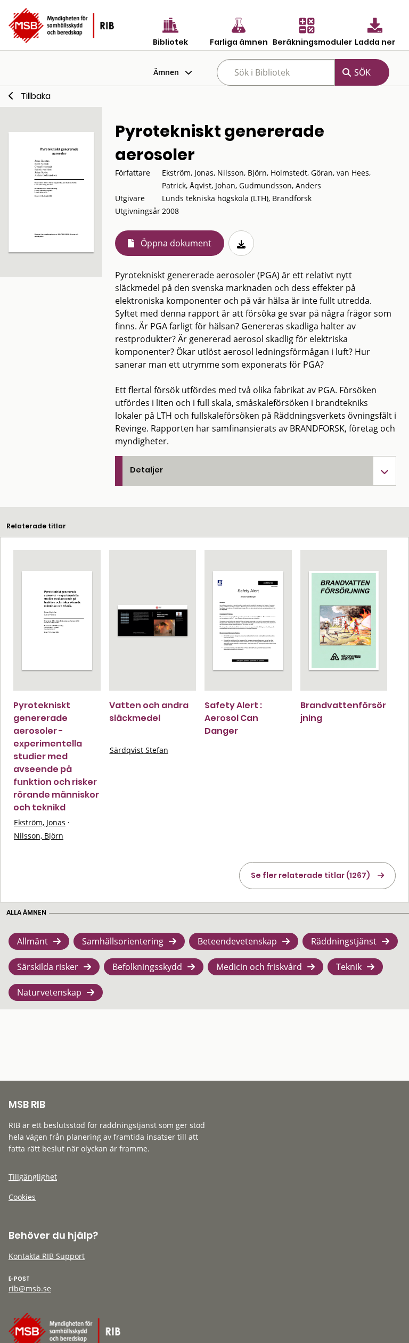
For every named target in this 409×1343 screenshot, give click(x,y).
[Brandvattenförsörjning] (344, 620)
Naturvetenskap (49, 992)
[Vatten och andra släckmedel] (153, 620)
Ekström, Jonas (40, 822)
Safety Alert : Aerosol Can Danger (233, 718)
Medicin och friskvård (259, 967)
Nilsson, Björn (38, 836)
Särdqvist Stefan (139, 750)
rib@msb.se (30, 1288)
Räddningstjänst (344, 941)
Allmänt (32, 941)
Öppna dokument (176, 243)
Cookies (22, 1197)
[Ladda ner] (241, 243)
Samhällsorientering (122, 941)
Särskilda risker (47, 967)
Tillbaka (36, 96)
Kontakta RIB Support (47, 1256)
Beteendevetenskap (237, 941)
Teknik (349, 967)
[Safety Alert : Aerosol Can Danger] (248, 620)
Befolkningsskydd (147, 967)
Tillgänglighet (33, 1177)
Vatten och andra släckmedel (149, 711)
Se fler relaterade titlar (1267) (310, 875)
